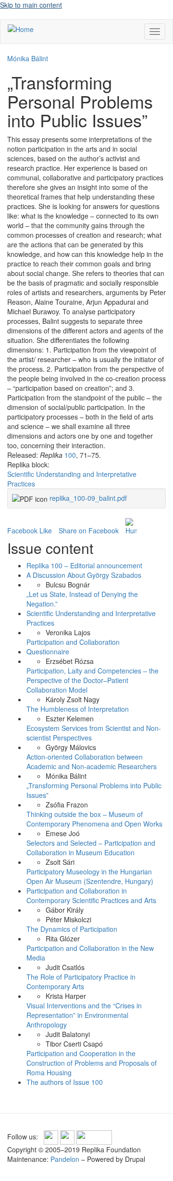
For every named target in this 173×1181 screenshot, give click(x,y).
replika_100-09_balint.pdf (88, 498)
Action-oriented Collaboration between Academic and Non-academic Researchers (91, 761)
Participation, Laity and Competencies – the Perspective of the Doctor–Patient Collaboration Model (92, 680)
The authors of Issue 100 (64, 1082)
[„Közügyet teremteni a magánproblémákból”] (131, 526)
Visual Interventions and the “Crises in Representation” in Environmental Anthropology (84, 1015)
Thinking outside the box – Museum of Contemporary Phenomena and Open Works (94, 818)
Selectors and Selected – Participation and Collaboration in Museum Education (90, 847)
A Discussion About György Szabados (83, 575)
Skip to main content (31, 5)
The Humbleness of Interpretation (77, 709)
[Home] (20, 28)
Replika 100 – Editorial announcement (84, 565)
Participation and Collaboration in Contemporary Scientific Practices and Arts (91, 895)
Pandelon (64, 1159)
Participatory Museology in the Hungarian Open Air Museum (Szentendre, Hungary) (89, 876)
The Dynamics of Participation (71, 929)
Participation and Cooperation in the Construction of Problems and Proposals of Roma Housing (91, 1063)
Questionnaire (47, 651)
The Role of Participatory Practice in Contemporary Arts (81, 981)
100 (70, 455)
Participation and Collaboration (73, 642)
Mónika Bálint (27, 58)
